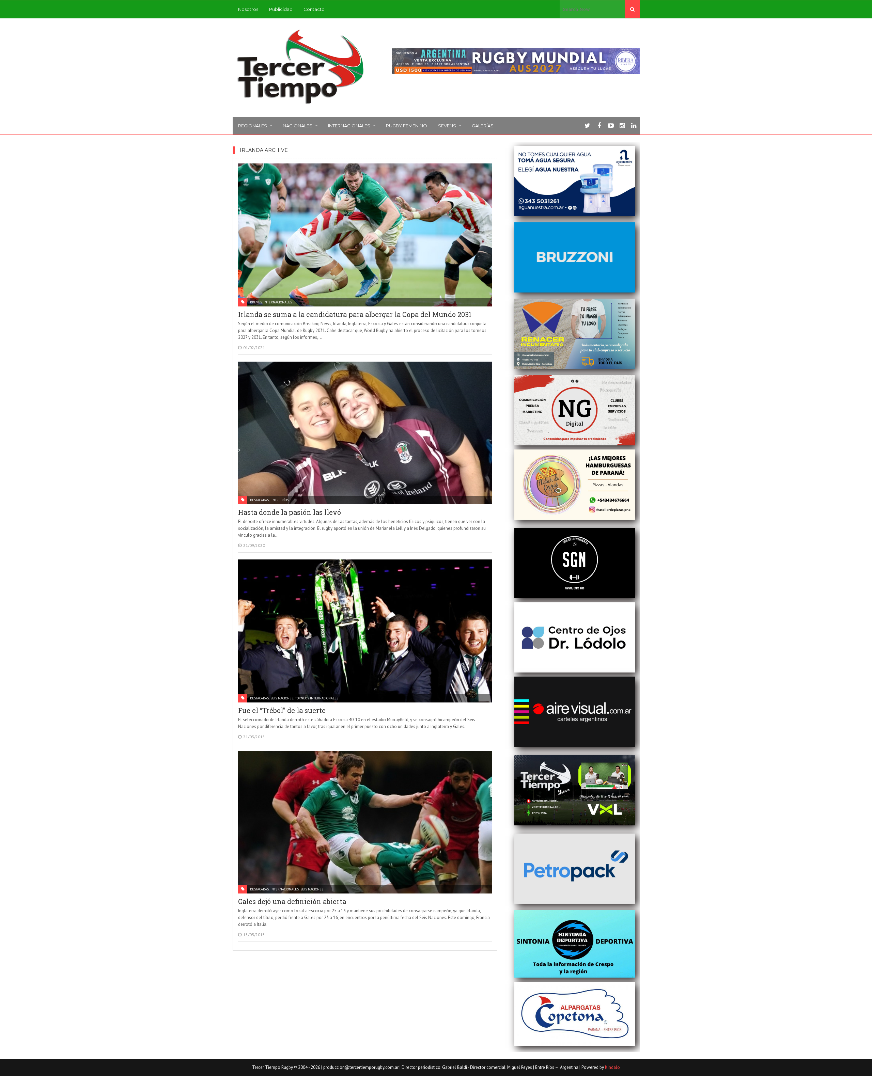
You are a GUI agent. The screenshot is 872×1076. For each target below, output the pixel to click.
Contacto (314, 9)
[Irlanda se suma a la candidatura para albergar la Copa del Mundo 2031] (365, 234)
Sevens (447, 125)
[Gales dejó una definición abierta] (365, 822)
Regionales (252, 125)
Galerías (483, 125)
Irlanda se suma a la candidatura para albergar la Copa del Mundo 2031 (354, 314)
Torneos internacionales (316, 698)
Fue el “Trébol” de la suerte (282, 710)
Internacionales (349, 125)
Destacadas (259, 500)
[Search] (632, 9)
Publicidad (281, 9)
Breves (256, 302)
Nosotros (248, 9)
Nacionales (297, 125)
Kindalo (612, 1067)
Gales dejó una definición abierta (292, 901)
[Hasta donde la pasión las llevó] (365, 433)
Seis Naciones (281, 698)
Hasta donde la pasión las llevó (289, 512)
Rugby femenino (406, 125)
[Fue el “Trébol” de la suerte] (365, 630)
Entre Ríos (279, 500)
